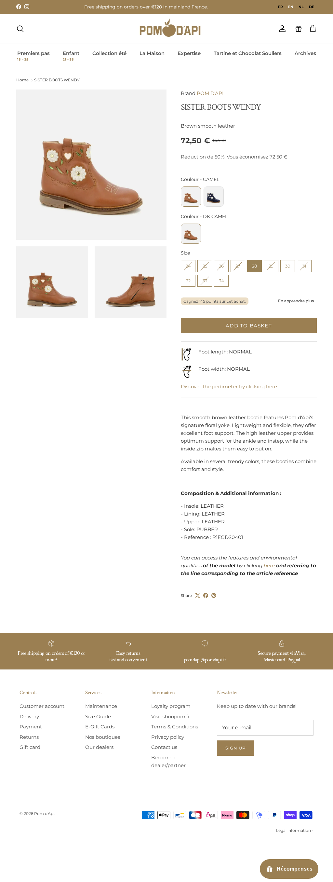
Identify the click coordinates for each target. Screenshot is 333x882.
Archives (305, 53)
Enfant (71, 56)
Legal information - (294, 830)
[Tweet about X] (197, 595)
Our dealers (99, 747)
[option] (280, 7)
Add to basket (249, 326)
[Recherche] (20, 29)
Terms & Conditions (174, 727)
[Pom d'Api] (173, 28)
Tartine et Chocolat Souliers (248, 53)
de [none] (311, 7)
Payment (31, 727)
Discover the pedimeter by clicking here (229, 386)
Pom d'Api (44, 813)
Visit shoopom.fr (170, 716)
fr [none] (280, 7)
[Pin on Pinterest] (213, 595)
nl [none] (301, 7)
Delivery (29, 716)
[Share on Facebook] (205, 595)
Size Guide (98, 716)
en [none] (290, 7)
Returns (29, 737)
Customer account (42, 706)
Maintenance (101, 706)
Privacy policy (167, 737)
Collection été (109, 53)
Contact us (164, 747)
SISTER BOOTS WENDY (57, 79)
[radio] (191, 196)
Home (22, 79)
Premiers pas (33, 56)
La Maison (152, 53)
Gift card (30, 747)
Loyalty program (171, 706)
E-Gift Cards (99, 727)
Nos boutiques (102, 737)
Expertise (189, 53)
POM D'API (210, 93)
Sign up (235, 748)
